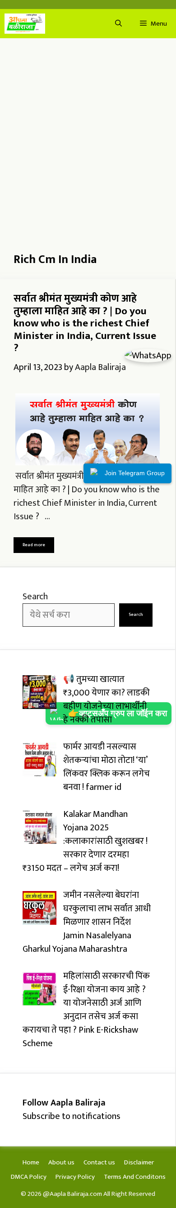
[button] (118, 23)
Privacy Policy (75, 1176)
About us (61, 1162)
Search (35, 596)
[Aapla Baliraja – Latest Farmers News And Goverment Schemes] (25, 23)
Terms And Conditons (135, 1176)
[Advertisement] (88, 139)
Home (31, 1162)
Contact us (99, 1162)
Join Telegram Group (135, 473)
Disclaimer (139, 1162)
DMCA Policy (28, 1176)
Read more (34, 544)
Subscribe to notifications (71, 1116)
